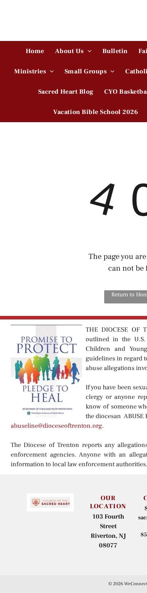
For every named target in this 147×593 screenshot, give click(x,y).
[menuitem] (34, 51)
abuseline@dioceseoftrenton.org (56, 426)
